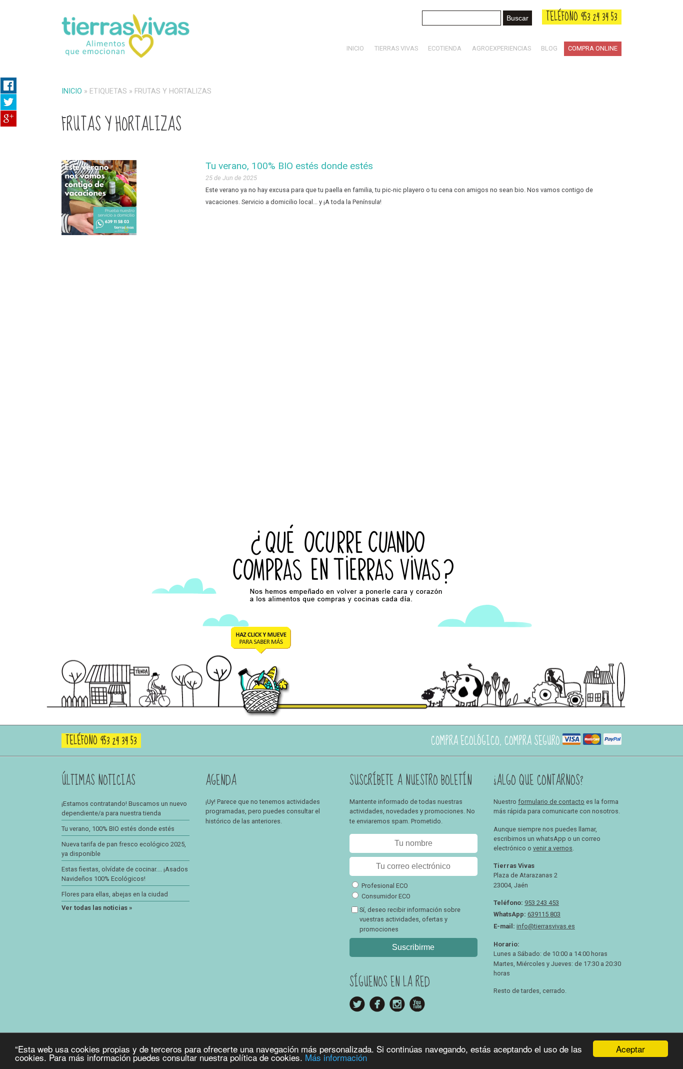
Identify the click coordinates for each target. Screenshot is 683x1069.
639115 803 (544, 914)
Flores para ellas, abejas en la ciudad (115, 894)
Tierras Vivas (396, 48)
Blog (549, 48)
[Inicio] (126, 60)
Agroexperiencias (501, 48)
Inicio (355, 48)
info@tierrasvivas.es (545, 926)
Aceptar (630, 1048)
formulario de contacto (551, 801)
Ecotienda (445, 48)
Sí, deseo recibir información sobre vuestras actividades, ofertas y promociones (410, 919)
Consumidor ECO (386, 896)
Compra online (593, 48)
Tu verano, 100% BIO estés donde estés (289, 166)
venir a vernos (552, 848)
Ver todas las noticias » (97, 907)
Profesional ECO (385, 885)
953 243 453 (541, 902)
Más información (336, 1057)
